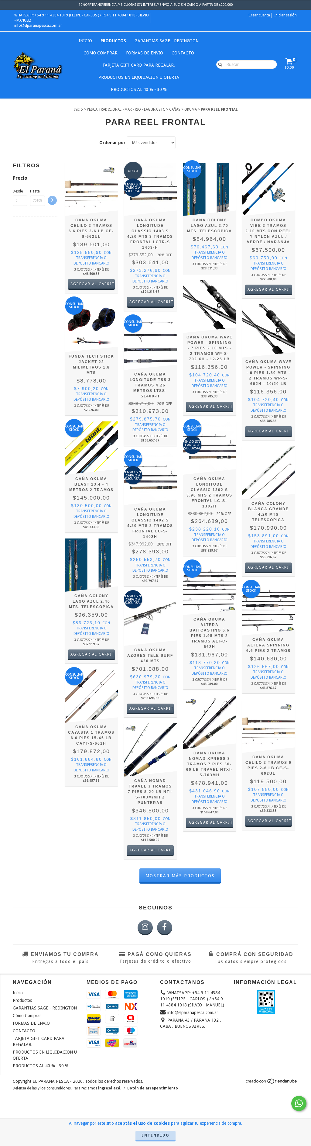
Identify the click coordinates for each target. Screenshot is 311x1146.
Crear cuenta (259, 15)
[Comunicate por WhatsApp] (298, 1103)
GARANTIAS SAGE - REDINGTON (167, 40)
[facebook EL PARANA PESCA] (164, 927)
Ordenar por (112, 142)
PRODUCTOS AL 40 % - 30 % (139, 89)
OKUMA (190, 109)
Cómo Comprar (101, 52)
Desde (18, 191)
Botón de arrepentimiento (152, 1088)
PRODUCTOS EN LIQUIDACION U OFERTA (138, 77)
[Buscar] (218, 64)
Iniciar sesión (285, 15)
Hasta (35, 191)
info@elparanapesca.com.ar (38, 25)
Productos (113, 40)
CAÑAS (174, 109)
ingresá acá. (109, 1088)
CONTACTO (183, 52)
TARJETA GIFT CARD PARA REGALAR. (138, 65)
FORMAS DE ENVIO (144, 52)
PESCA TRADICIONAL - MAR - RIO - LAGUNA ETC (126, 109)
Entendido (155, 1135)
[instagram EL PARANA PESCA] (145, 927)
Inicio (85, 40)
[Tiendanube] (271, 1083)
